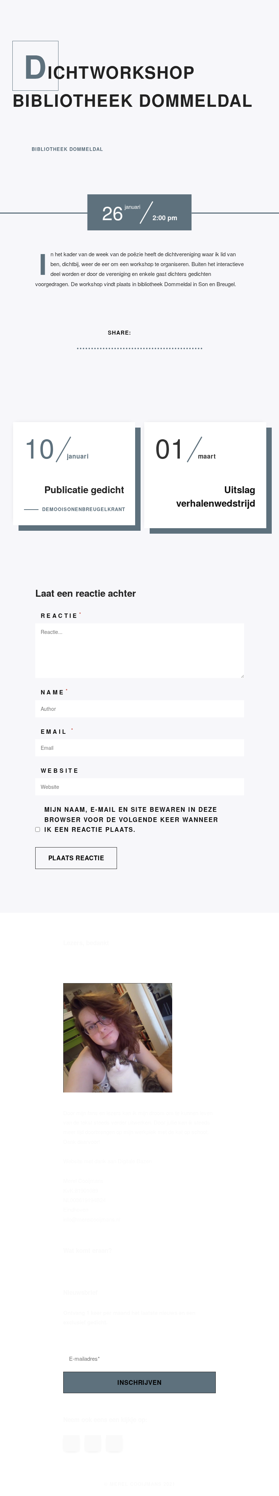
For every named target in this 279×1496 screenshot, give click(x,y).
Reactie (62, 615)
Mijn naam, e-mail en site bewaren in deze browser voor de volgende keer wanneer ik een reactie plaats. (131, 819)
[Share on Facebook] (142, 333)
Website (60, 770)
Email (58, 731)
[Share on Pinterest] (170, 333)
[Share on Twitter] (156, 333)
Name (55, 691)
